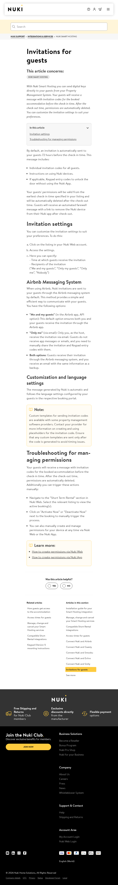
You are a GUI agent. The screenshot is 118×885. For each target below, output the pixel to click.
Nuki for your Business (71, 754)
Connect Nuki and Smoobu (79, 652)
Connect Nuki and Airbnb (79, 641)
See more (70, 675)
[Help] (89, 9)
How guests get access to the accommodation (38, 610)
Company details (13, 878)
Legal (65, 878)
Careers (63, 779)
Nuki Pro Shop (67, 750)
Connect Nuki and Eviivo (78, 658)
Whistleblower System (71, 793)
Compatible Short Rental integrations (37, 637)
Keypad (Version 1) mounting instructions (38, 646)
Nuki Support (18, 36)
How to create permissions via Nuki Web (57, 551)
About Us (64, 774)
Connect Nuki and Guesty (79, 647)
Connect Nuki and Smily (78, 664)
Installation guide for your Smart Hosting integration (79, 610)
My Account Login (69, 837)
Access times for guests (39, 617)
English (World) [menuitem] (66, 861)
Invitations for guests (77, 669)
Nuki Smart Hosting (66, 36)
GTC (25, 878)
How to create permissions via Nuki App (57, 557)
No (68, 585)
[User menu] (94, 9)
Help (61, 812)
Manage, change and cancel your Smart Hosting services (37, 626)
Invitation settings (40, 134)
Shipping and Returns (71, 817)
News (62, 788)
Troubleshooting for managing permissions (53, 139)
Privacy (32, 878)
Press (62, 783)
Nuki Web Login (68, 841)
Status (40, 878)
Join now (28, 746)
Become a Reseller (69, 741)
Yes (54, 585)
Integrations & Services (40, 36)
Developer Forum (52, 878)
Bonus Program (67, 745)
